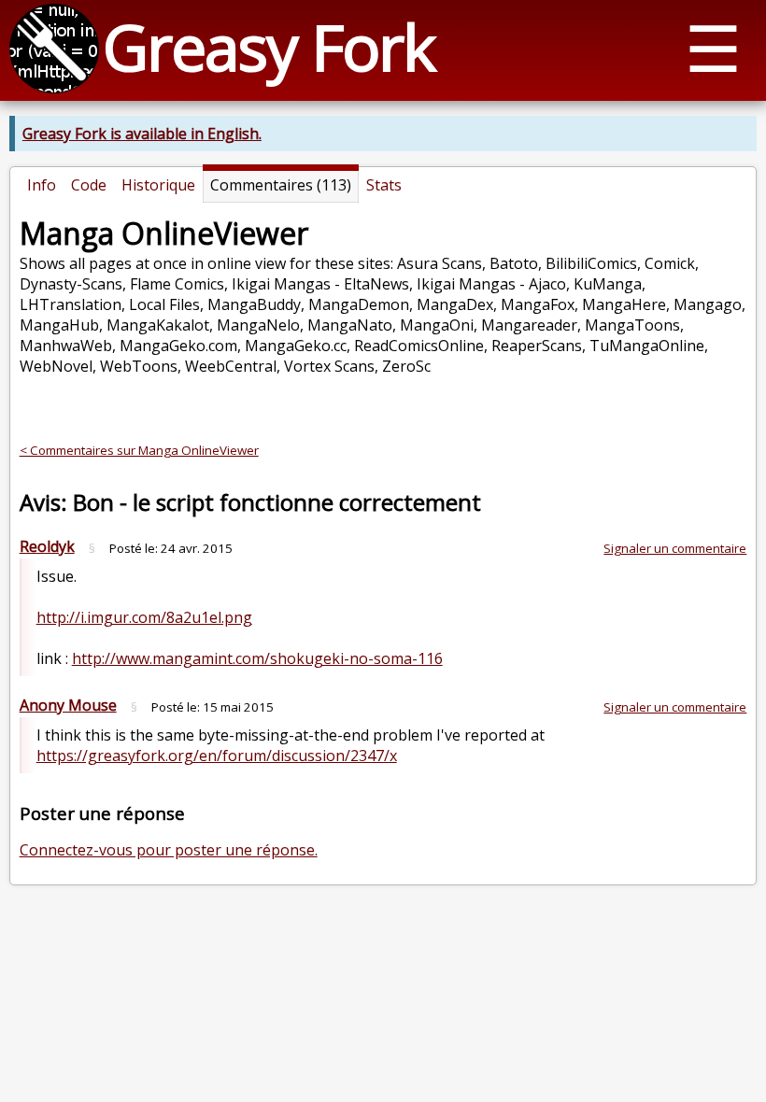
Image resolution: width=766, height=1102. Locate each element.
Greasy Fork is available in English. (142, 133)
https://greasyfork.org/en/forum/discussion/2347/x (216, 755)
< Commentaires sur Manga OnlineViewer (139, 450)
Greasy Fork (268, 46)
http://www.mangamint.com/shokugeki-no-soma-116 (257, 658)
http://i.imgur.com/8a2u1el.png (144, 617)
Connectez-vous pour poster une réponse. (169, 850)
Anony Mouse (68, 705)
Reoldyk (47, 546)
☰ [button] (713, 47)
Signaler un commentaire (674, 548)
